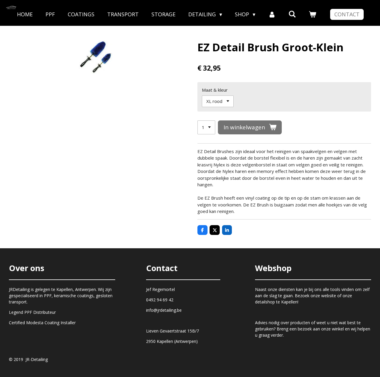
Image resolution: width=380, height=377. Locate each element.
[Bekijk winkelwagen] (312, 14)
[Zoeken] (292, 14)
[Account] (272, 14)
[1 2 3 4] (206, 127)
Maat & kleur (215, 90)
